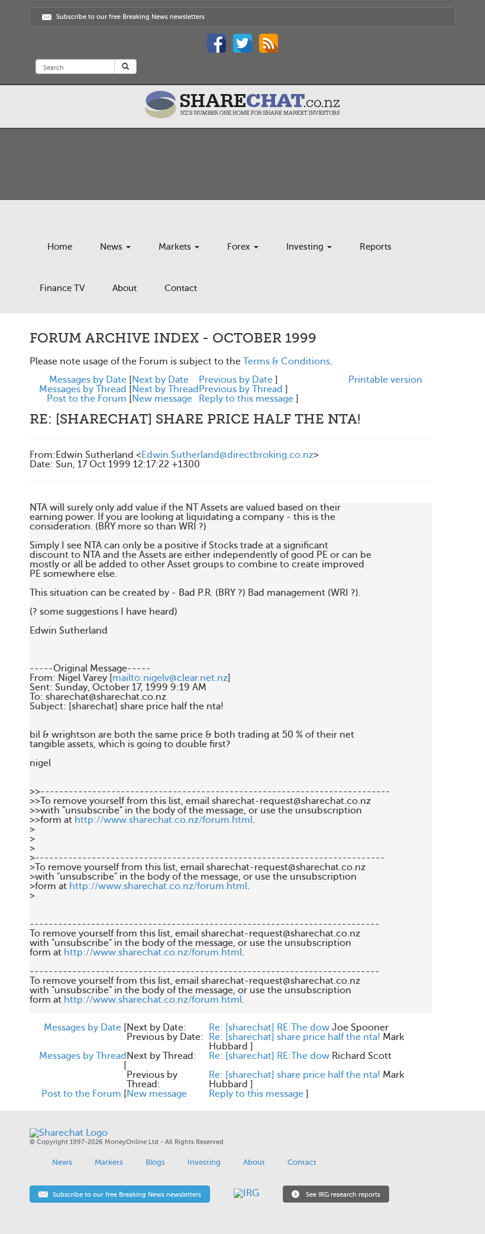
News (112, 246)
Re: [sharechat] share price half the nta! (294, 1037)
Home (59, 246)
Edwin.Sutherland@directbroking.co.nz (227, 455)
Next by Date (160, 379)
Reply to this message (246, 398)
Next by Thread (165, 389)
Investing (306, 246)
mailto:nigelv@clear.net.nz (170, 678)
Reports (376, 246)
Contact (180, 288)
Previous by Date (236, 379)
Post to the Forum (87, 398)
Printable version (385, 379)
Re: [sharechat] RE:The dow (269, 1027)
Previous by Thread (241, 389)
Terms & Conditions (286, 361)
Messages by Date (88, 379)
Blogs (155, 1162)
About (124, 288)
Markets (176, 246)
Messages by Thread (83, 389)
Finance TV (62, 288)
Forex (240, 246)
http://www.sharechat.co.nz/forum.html (164, 820)
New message (162, 398)
